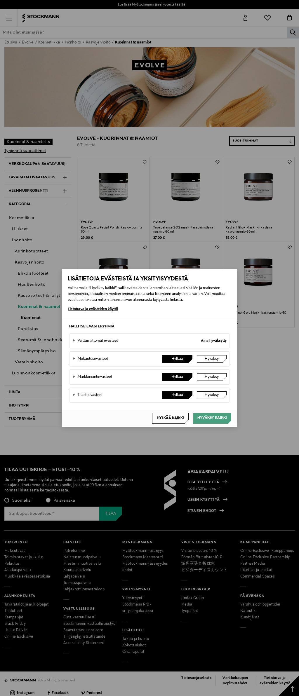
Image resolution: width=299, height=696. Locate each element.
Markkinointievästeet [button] (92, 377)
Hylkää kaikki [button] (170, 418)
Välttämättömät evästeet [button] (95, 340)
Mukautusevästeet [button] (90, 359)
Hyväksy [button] (212, 359)
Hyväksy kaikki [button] (212, 418)
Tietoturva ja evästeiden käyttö (93, 309)
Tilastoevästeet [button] (87, 395)
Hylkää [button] (177, 359)
